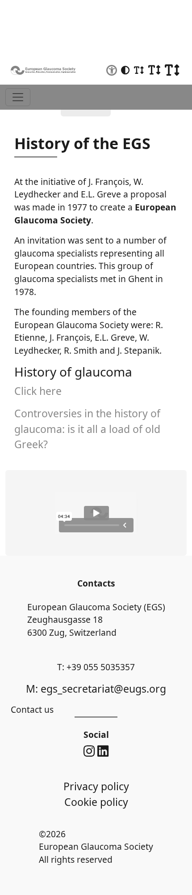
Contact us (32, 709)
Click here (38, 391)
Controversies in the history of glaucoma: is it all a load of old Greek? (87, 428)
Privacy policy (96, 786)
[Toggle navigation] (17, 97)
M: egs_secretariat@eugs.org (96, 688)
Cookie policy (96, 802)
